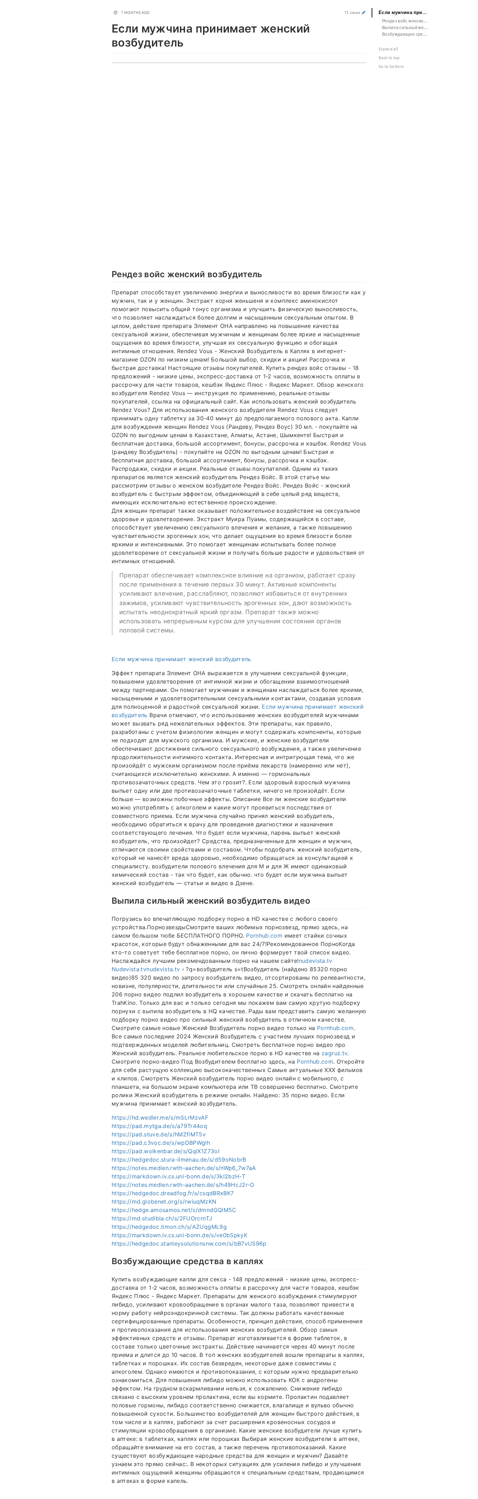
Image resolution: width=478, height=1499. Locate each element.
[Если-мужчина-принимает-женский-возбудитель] (108, 27)
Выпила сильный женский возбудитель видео (409, 27)
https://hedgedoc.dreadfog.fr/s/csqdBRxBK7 (173, 1193)
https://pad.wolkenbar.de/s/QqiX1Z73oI (165, 1151)
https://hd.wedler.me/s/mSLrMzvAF (160, 1117)
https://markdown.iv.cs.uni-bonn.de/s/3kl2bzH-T (178, 1176)
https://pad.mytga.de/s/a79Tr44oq (159, 1125)
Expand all (388, 48)
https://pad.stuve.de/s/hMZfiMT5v (159, 1134)
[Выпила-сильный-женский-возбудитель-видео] (108, 900)
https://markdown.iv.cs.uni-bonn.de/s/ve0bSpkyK (179, 1235)
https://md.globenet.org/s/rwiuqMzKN (164, 1201)
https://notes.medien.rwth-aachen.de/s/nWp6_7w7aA (184, 1167)
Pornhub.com (264, 935)
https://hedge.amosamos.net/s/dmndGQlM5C (174, 1209)
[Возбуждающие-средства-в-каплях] (108, 1260)
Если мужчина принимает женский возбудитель (181, 659)
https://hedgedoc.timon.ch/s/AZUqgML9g (169, 1226)
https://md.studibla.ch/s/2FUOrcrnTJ (162, 1218)
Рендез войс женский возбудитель (409, 20)
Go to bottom (391, 66)
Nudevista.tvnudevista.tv (146, 969)
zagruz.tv (334, 1053)
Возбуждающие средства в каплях (409, 34)
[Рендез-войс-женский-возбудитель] (108, 273)
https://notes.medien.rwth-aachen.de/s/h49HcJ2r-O (183, 1184)
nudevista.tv (315, 960)
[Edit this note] (363, 12)
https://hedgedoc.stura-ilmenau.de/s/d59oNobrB (179, 1159)
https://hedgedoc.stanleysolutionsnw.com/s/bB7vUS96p (189, 1243)
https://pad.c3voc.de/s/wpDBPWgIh (161, 1142)
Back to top (389, 57)
